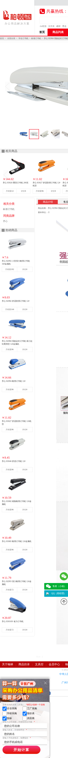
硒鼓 (58, 26)
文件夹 (51, 26)
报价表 (30, 713)
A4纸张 (43, 26)
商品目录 (24, 664)
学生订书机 (23, 38)
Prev (7, 86)
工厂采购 (32, 708)
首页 (42, 32)
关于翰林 (7, 664)
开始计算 (21, 750)
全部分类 (11, 38)
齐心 (5, 221)
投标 (9, 718)
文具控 (39, 664)
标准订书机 (36, 38)
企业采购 (12, 708)
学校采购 (12, 713)
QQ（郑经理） (58, 593)
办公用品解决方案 (17, 23)
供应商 (30, 718)
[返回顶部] (64, 601)
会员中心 (54, 664)
